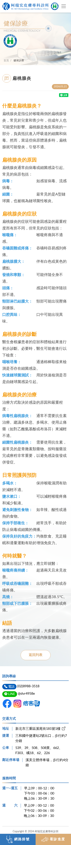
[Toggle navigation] (64, 6)
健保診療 (18, 60)
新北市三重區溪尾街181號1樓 (37, 729)
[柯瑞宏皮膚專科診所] (30, 6)
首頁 (6, 60)
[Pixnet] (31, 703)
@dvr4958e (26, 693)
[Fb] (7, 703)
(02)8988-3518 (28, 686)
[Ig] (17, 704)
